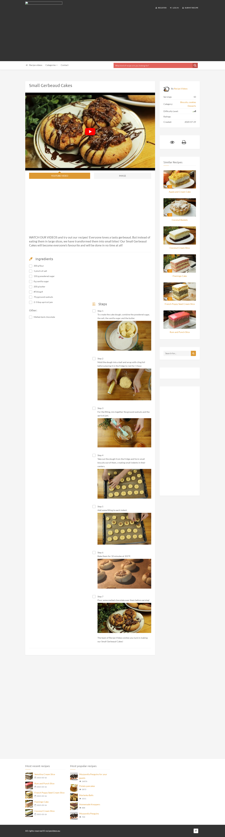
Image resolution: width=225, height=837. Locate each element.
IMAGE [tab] (122, 175)
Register (162, 8)
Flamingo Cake (180, 276)
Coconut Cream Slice (180, 248)
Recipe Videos (181, 88)
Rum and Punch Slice (180, 332)
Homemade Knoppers (89, 804)
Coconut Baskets (180, 220)
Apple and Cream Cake (180, 191)
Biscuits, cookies (188, 102)
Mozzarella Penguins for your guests (93, 776)
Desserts (192, 106)
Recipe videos (35, 65)
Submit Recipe (191, 8)
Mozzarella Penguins (89, 813)
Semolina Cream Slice (44, 774)
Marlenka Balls (86, 795)
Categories (50, 65)
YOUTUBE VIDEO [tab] (59, 175)
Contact (64, 65)
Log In (175, 8)
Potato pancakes (87, 786)
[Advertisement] (112, 36)
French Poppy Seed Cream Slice (180, 304)
